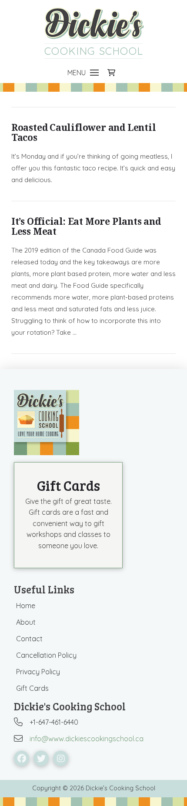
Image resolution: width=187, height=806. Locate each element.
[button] (83, 72)
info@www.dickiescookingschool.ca (87, 738)
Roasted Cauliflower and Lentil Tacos (83, 132)
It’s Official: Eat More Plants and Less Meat (86, 226)
